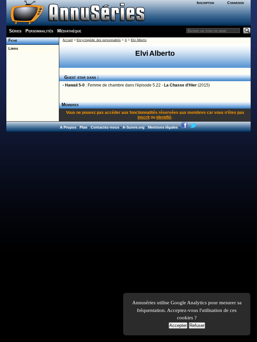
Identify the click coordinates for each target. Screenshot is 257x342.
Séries (15, 30)
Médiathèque (69, 30)
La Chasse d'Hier (180, 85)
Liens (12, 48)
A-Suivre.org (133, 127)
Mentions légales (163, 127)
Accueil (68, 40)
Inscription (205, 3)
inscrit (144, 117)
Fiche (11, 40)
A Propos (68, 127)
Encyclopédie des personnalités (99, 40)
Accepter (178, 325)
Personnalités (39, 30)
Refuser (196, 325)
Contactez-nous (105, 127)
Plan (83, 127)
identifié (163, 117)
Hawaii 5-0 (75, 85)
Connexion (235, 3)
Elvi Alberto (139, 40)
